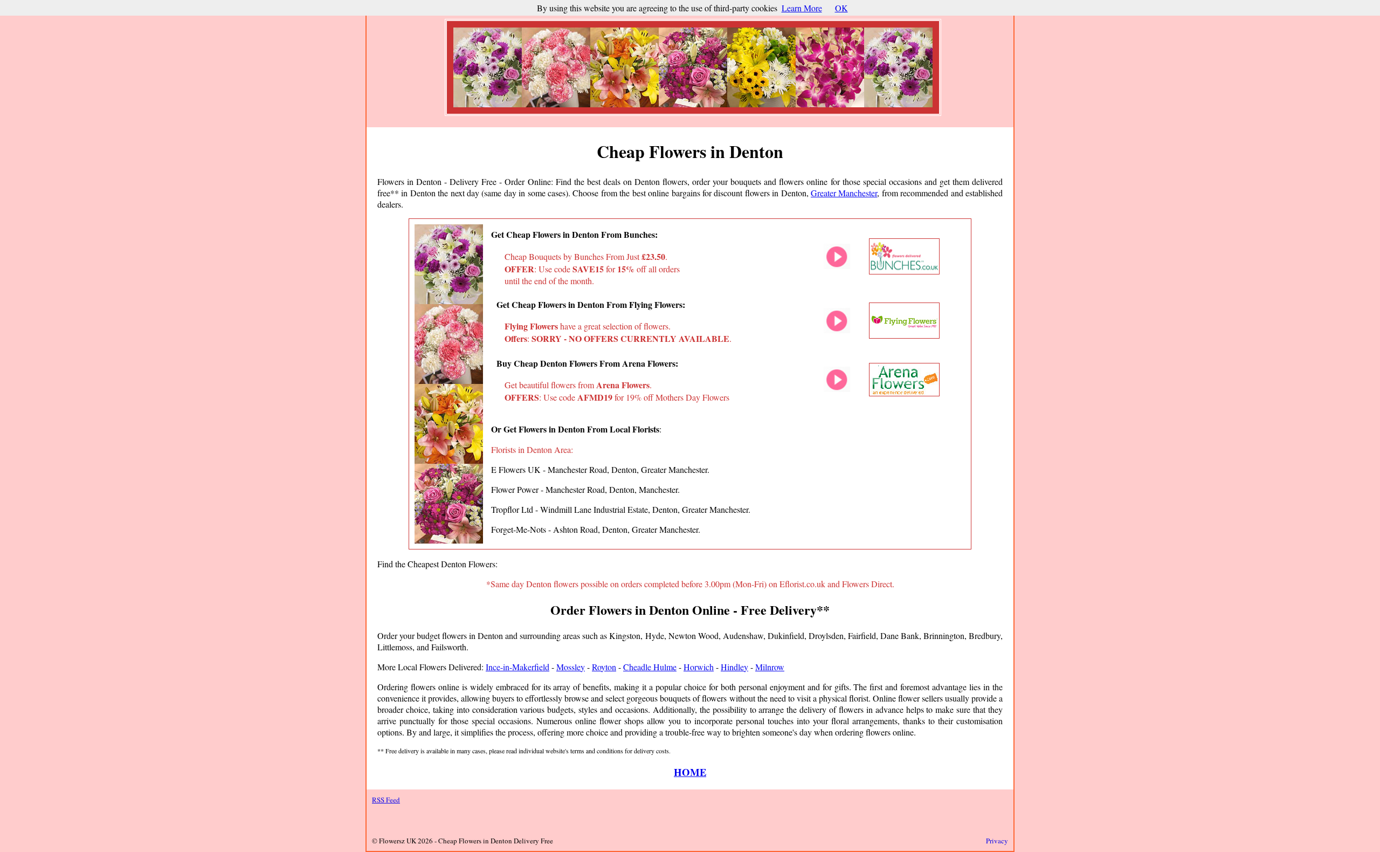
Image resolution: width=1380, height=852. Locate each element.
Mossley (570, 666)
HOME (690, 772)
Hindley (734, 666)
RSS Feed (386, 800)
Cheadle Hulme (650, 666)
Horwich (699, 666)
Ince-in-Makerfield (517, 666)
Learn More (802, 7)
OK (841, 7)
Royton (604, 666)
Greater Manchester (844, 192)
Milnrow (769, 666)
